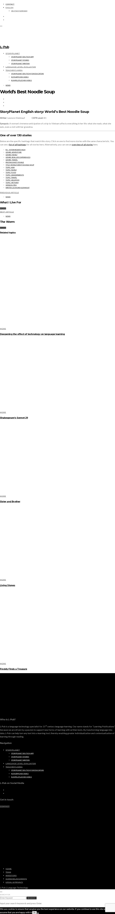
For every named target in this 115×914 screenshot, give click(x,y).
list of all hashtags (17, 144)
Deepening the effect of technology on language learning (32, 334)
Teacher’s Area (14, 70)
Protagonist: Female (15, 162)
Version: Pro (11, 185)
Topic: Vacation (12, 180)
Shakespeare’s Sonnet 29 (14, 417)
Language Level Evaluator (21, 67)
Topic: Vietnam (12, 182)
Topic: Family (11, 170)
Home (9, 869)
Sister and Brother (10, 501)
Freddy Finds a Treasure (13, 669)
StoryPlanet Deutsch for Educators (27, 74)
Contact (10, 4)
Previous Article (9, 192)
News (8, 85)
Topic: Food (11, 172)
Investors (11, 875)
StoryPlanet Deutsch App (22, 57)
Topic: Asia (10, 167)
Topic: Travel (11, 177)
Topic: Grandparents (15, 175)
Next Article (7, 212)
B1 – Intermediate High (15, 150)
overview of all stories (82, 144)
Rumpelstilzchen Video (21, 80)
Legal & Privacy (14, 882)
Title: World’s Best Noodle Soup (20, 165)
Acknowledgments (16, 879)
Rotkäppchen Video (20, 77)
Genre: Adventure (14, 152)
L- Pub (4, 47)
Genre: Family (11, 155)
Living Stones (7, 585)
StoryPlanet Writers (20, 63)
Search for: (5, 895)
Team (8, 872)
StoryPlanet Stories (20, 60)
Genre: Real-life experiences (18, 157)
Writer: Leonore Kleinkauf (18, 188)
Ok (34, 912)
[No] (38, 913)
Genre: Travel (12, 160)
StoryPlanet (13, 53)
